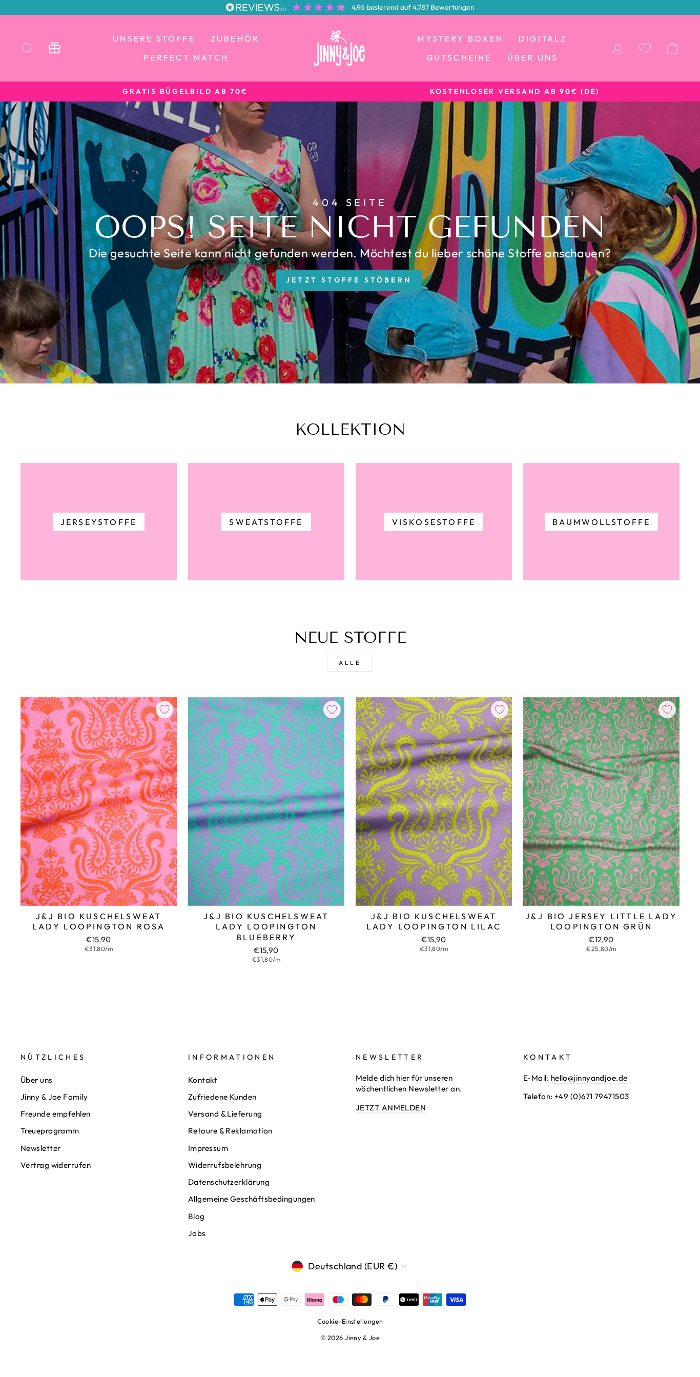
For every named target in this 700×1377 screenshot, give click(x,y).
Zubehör (235, 38)
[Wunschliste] (645, 47)
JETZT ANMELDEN (391, 1107)
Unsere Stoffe (154, 38)
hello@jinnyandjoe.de (589, 1078)
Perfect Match (186, 57)
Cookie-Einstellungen (350, 1321)
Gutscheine (459, 57)
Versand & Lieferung (225, 1114)
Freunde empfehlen (55, 1114)
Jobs (197, 1233)
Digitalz (543, 38)
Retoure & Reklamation (230, 1131)
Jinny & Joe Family (54, 1097)
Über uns (533, 57)
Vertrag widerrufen (55, 1165)
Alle (350, 662)
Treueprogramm (49, 1131)
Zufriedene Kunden (222, 1097)
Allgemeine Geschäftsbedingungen (251, 1199)
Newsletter (40, 1148)
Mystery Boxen (460, 38)
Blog (196, 1216)
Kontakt (202, 1080)
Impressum (208, 1148)
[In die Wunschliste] (164, 709)
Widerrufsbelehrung (224, 1165)
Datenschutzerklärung (229, 1182)
